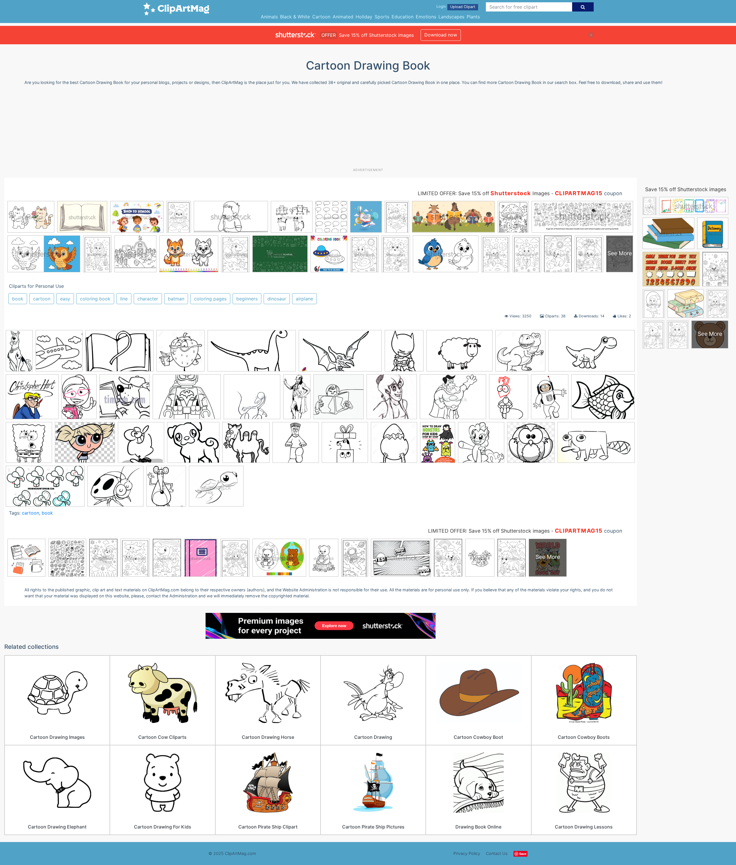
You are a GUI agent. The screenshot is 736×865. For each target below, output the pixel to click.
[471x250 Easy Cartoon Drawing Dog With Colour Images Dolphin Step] (252, 353)
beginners (247, 299)
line (124, 299)
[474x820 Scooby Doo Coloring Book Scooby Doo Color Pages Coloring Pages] (19, 353)
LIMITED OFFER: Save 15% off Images (484, 193)
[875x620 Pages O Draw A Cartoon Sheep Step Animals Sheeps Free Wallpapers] (459, 353)
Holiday (364, 17)
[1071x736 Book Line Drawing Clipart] (119, 353)
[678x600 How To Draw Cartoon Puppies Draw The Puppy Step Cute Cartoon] (193, 445)
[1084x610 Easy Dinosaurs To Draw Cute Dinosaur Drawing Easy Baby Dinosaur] (340, 353)
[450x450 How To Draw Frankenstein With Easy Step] (296, 445)
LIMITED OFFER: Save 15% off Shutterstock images (489, 531)
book (17, 299)
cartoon (41, 299)
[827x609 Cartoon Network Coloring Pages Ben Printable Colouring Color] (187, 399)
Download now (440, 35)
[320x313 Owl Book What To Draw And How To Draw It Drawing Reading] (530, 445)
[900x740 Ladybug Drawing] (115, 489)
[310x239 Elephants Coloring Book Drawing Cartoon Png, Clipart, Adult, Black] (85, 445)
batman (176, 299)
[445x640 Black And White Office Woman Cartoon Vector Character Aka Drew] (79, 399)
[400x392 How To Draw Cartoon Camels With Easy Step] (246, 445)
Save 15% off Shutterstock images (685, 189)
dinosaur (276, 299)
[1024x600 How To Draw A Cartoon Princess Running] (45, 489)
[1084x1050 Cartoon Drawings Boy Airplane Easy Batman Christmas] (180, 353)
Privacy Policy (466, 853)
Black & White (295, 17)
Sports (382, 17)
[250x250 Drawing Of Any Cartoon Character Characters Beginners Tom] (392, 399)
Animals (269, 17)
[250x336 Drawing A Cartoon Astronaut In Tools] (549, 399)
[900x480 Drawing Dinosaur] (592, 353)
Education (402, 17)
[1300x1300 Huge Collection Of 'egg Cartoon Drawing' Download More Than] (394, 445)
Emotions (426, 17)
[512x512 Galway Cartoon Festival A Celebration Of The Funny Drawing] (141, 445)
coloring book (95, 299)
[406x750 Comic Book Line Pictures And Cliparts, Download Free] (296, 399)
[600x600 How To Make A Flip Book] (345, 445)
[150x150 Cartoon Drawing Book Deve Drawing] (125, 399)
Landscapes (451, 17)
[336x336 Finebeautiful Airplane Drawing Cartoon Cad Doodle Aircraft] (59, 353)
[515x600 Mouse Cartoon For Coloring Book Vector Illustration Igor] (166, 488)
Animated (343, 17)
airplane (304, 299)
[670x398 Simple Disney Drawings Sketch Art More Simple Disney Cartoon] (596, 445)
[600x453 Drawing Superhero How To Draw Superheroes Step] (453, 399)
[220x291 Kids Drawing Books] (437, 445)
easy (65, 299)
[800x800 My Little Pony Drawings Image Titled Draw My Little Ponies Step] (481, 445)
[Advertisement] (368, 129)
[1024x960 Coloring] (520, 353)
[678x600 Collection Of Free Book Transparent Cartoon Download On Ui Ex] (252, 399)
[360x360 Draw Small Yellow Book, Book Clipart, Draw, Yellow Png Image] (338, 399)
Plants (473, 17)
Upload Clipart (462, 7)
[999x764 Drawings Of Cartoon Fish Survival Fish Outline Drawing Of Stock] (603, 399)
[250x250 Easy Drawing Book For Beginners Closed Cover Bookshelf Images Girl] (29, 445)
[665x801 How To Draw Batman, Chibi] (404, 353)
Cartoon (321, 17)
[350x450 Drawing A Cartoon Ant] (508, 399)
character (147, 299)
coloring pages (210, 299)
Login (441, 6)
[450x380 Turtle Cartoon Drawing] (216, 489)
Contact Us (497, 853)
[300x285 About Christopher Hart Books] (32, 399)
